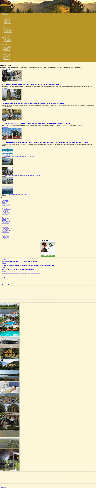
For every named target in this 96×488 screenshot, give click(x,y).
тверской (74, 301)
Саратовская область (5, 228)
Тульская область (7, 25)
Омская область (6, 52)
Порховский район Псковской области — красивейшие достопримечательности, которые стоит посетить (33, 103)
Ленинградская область (8, 30)
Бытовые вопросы (7, 59)
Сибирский (4, 49)
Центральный (5, 14)
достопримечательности (10, 301)
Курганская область (7, 45)
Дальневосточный (6, 54)
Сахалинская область (7, 57)
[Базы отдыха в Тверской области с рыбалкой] (10, 313)
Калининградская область (6, 209)
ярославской (84, 301)
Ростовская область (7, 36)
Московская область (7, 20)
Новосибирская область (6, 219)
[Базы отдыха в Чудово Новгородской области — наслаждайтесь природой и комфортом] (10, 347)
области (36, 301)
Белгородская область (5, 201)
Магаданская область (7, 56)
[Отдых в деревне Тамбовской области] (10, 448)
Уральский (4, 44)
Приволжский (5, 37)
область (41, 301)
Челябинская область (7, 48)
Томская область (7, 53)
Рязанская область (7, 22)
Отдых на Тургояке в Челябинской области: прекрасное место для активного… (16, 194)
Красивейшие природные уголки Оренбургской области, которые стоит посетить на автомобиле (31, 84)
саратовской (64, 301)
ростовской (55, 301)
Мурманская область (7, 31)
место (25, 301)
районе (52, 301)
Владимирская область (8, 16)
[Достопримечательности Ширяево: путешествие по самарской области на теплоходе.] (7, 155)
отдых (44, 301)
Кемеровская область (5, 210)
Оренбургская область (8, 40)
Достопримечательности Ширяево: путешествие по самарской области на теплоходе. (18, 156)
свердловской (68, 301)
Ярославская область (7, 26)
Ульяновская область (7, 43)
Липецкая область (7, 19)
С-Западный (4, 27)
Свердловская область (8, 46)
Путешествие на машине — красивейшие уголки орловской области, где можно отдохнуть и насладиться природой (37, 123)
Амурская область (7, 55)
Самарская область (5, 227)
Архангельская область (8, 28)
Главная (1, 62)
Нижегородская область (8, 39)
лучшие (20, 301)
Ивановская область (7, 18)
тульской (76, 301)
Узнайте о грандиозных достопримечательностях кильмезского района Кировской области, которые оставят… (22, 175)
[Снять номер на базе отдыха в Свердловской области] (10, 358)
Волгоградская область (8, 35)
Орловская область (7, 21)
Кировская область (7, 38)
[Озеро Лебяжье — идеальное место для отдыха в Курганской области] (7, 165)
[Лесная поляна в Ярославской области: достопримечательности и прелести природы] (10, 414)
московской (27, 301)
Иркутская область (7, 50)
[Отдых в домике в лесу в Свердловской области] (10, 425)
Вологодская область (7, 29)
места (23, 301)
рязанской (58, 301)
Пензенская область (7, 41)
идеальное (17, 301)
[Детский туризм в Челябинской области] (10, 403)
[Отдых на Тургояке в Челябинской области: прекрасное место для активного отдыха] (7, 193)
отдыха (48, 301)
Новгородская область (8, 32)
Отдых (3, 58)
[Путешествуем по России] (7, 11)
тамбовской (71, 301)
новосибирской (31, 301)
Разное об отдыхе (5, 224)
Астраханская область (8, 34)
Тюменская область (7, 47)
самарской (61, 301)
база (1, 301)
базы (3, 301)
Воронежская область (7, 17)
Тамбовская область (5, 232)
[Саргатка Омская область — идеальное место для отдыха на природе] (7, 184)
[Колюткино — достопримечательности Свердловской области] (10, 459)
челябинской (80, 301)
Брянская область (5, 202)
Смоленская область (7, 23)
